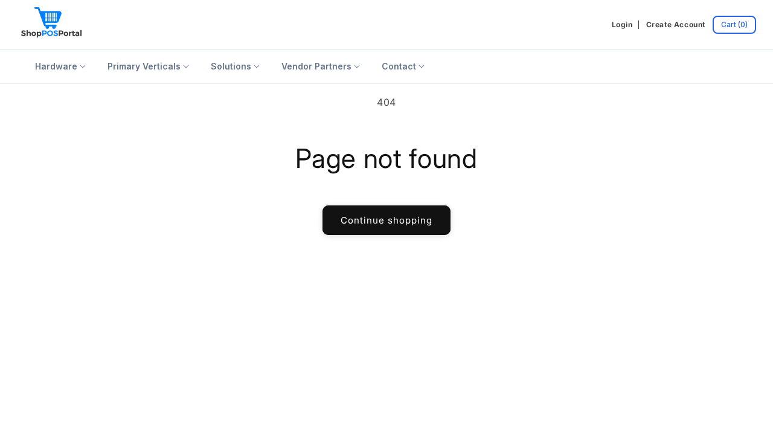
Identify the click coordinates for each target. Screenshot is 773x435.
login (622, 24)
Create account (675, 24)
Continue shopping (386, 220)
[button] (734, 25)
